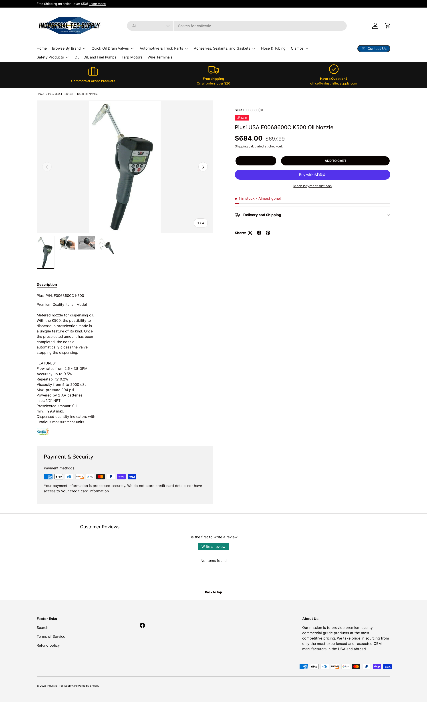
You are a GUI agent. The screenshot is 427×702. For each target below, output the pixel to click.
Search (42, 627)
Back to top (213, 592)
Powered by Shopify (86, 685)
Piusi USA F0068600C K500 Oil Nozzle (73, 94)
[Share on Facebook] (259, 232)
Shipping (241, 146)
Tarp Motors (132, 57)
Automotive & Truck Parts (161, 48)
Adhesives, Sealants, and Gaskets (222, 48)
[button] (388, 26)
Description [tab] (47, 284)
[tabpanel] (125, 364)
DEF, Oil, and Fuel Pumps (95, 57)
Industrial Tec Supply (60, 685)
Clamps (297, 48)
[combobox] (237, 26)
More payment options (312, 186)
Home (42, 48)
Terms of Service (51, 636)
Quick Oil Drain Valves (110, 48)
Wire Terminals (160, 57)
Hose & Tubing (273, 48)
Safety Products (50, 57)
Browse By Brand (66, 48)
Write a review (213, 546)
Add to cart (335, 161)
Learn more (97, 4)
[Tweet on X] (250, 232)
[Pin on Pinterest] (268, 232)
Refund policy (48, 645)
